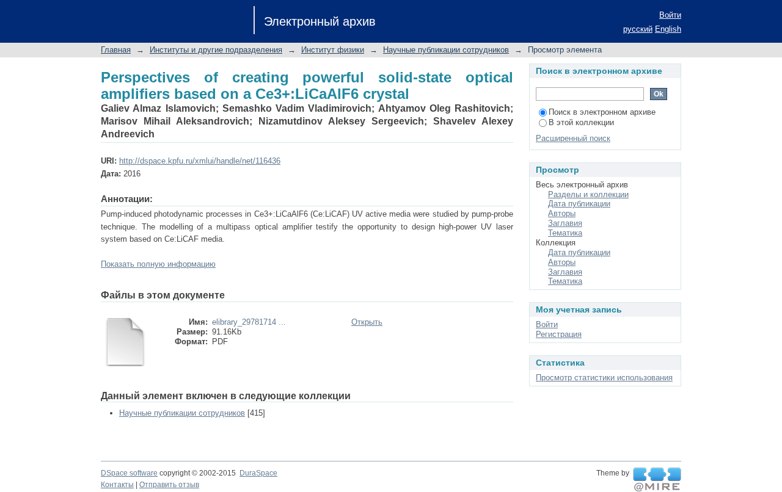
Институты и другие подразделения (216, 49)
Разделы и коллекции (588, 194)
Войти (670, 15)
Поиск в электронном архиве (602, 112)
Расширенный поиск (573, 138)
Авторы (562, 213)
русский (637, 29)
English (668, 29)
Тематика (565, 232)
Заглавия (565, 223)
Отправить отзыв (169, 484)
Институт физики (332, 49)
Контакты (117, 484)
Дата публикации (579, 203)
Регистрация (559, 334)
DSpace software (129, 473)
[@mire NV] (657, 480)
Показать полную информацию (158, 264)
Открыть (366, 322)
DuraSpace (258, 473)
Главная (116, 49)
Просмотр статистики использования (604, 377)
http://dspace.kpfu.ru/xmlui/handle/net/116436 (199, 160)
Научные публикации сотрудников (446, 49)
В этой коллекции (581, 122)
